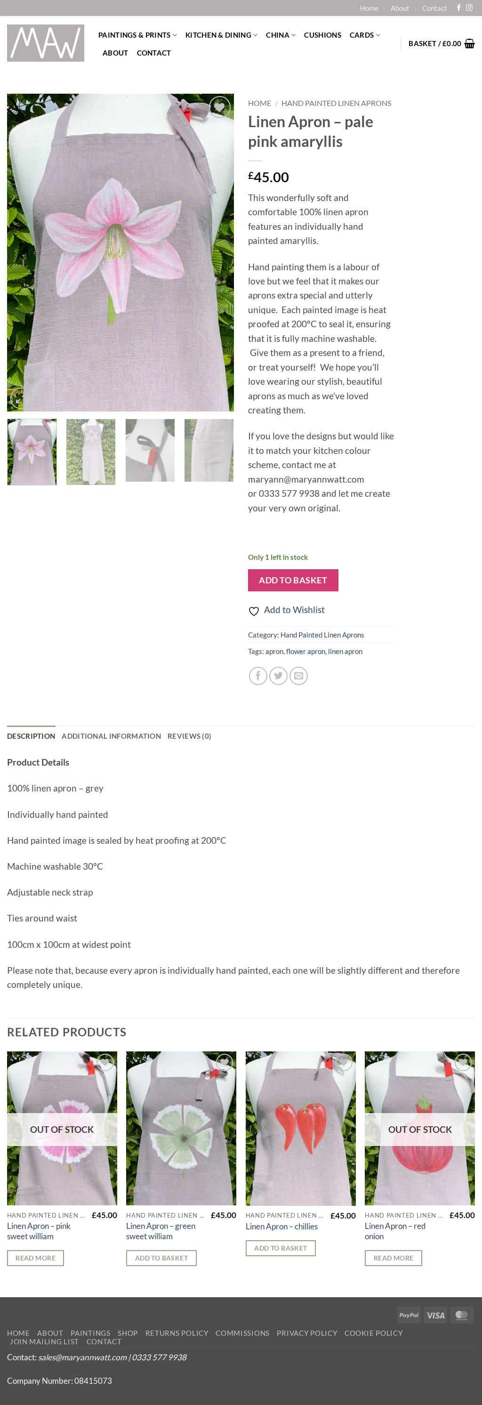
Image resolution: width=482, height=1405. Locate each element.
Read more (36, 1258)
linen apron (345, 651)
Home (369, 8)
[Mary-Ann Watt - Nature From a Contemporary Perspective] (45, 43)
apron (274, 651)
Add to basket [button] (161, 1258)
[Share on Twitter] (278, 676)
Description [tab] (31, 736)
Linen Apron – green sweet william (160, 1231)
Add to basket (293, 580)
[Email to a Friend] (298, 676)
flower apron (305, 651)
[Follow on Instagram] (469, 8)
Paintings (91, 1333)
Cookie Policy (373, 1333)
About (400, 8)
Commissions (243, 1333)
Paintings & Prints (134, 35)
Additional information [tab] (111, 736)
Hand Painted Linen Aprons (336, 102)
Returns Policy (177, 1333)
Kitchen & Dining (218, 35)
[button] (442, 43)
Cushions (322, 35)
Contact (434, 8)
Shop (128, 1333)
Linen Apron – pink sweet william (39, 1231)
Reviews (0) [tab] (189, 736)
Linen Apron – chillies (282, 1226)
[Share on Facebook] (258, 676)
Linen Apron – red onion (395, 1231)
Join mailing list (44, 1342)
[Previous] (23, 252)
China (277, 35)
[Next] (217, 252)
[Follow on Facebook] (459, 8)
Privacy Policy (307, 1333)
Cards (362, 35)
